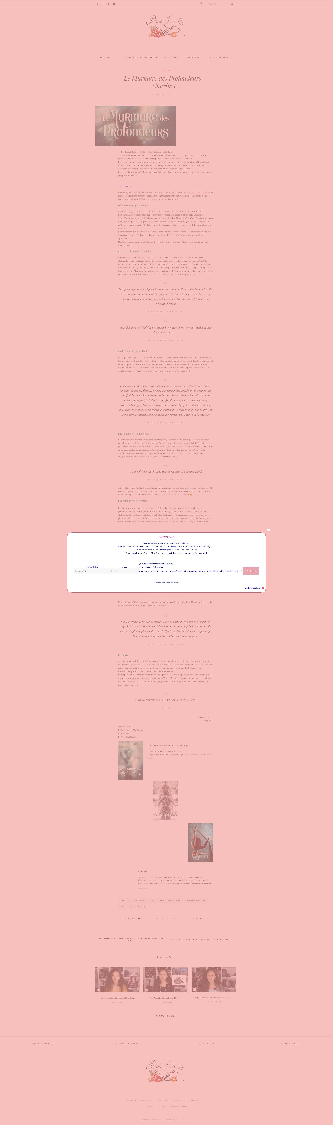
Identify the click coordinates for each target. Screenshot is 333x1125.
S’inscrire (251, 570)
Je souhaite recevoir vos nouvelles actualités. (156, 563)
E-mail (124, 566)
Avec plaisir (146, 566)
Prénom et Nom (92, 566)
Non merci (159, 566)
